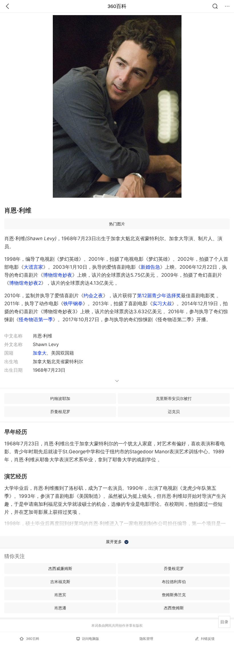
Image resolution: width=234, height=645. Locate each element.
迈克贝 (174, 411)
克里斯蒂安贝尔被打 (174, 398)
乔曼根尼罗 (60, 411)
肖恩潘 (60, 607)
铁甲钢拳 (73, 303)
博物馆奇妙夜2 (25, 283)
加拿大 (40, 353)
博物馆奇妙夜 (57, 275)
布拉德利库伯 (174, 581)
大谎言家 (33, 267)
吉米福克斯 (60, 581)
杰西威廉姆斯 (60, 568)
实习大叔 (162, 303)
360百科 (117, 6)
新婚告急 (150, 267)
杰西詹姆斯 (174, 607)
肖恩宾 (60, 594)
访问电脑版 (90, 638)
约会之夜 (93, 295)
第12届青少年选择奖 (159, 295)
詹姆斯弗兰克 (174, 594)
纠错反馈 (208, 638)
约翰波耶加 (60, 398)
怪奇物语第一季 (36, 319)
